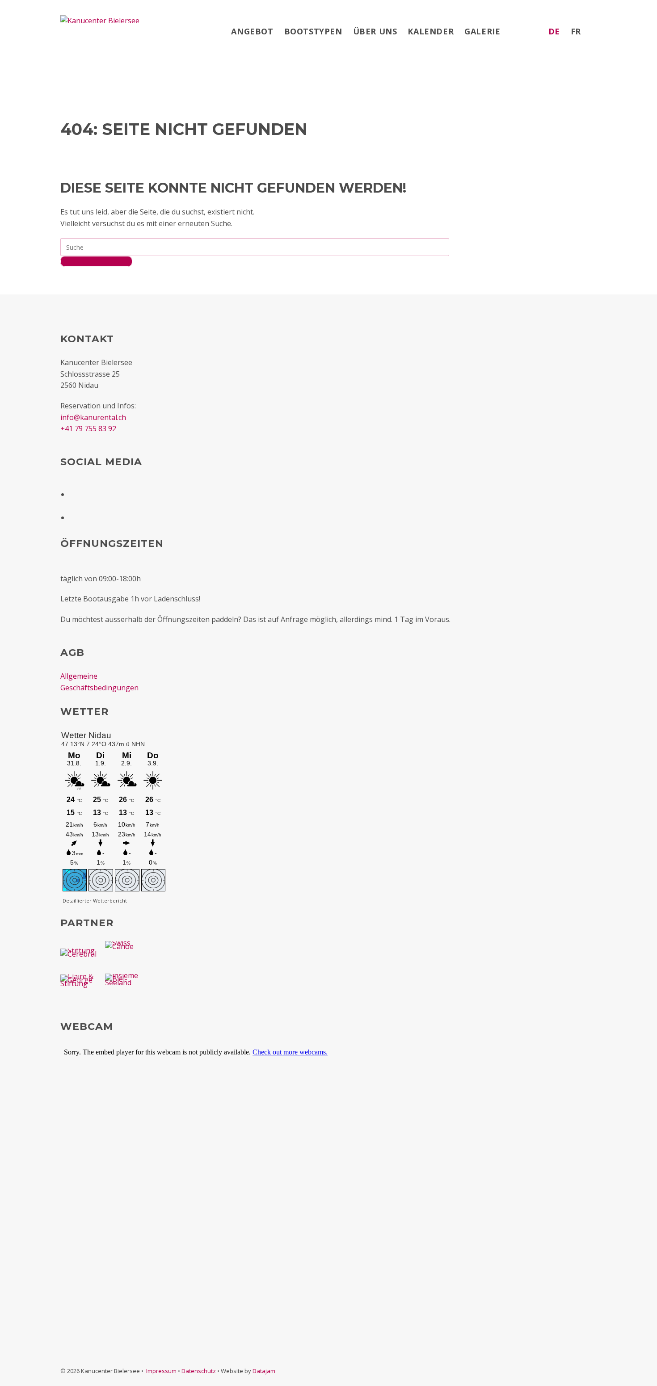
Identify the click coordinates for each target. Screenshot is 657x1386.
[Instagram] (74, 514)
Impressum (161, 1371)
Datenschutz (198, 1371)
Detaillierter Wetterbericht (95, 900)
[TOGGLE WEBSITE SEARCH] (594, 31)
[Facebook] (74, 491)
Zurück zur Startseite (96, 261)
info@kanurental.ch (93, 417)
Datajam (264, 1371)
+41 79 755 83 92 (88, 428)
